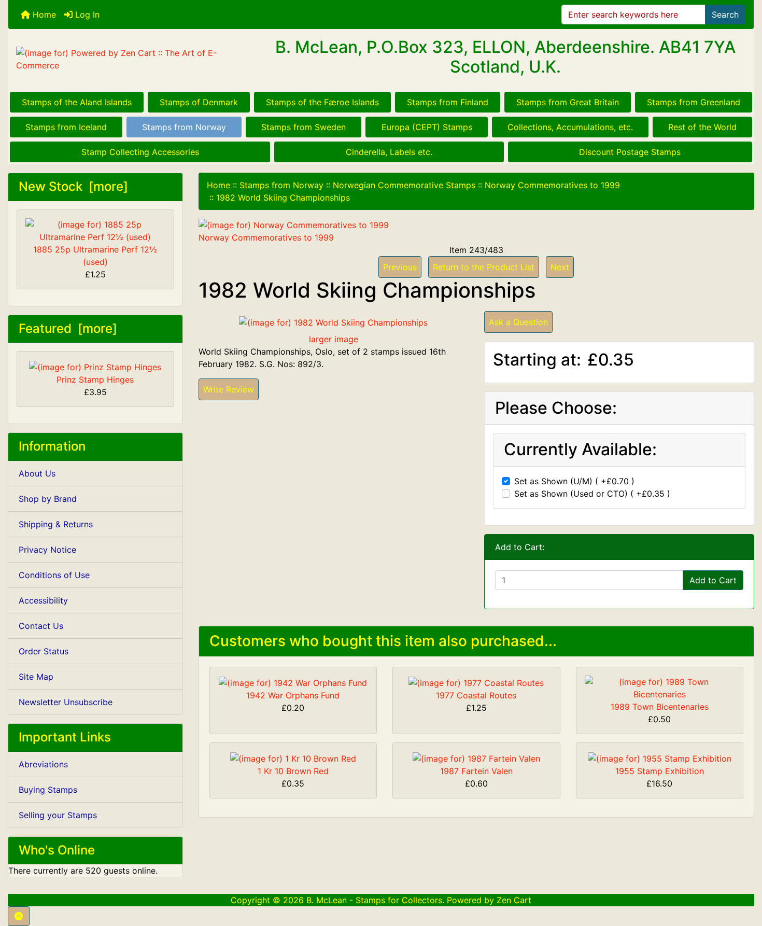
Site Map (36, 676)
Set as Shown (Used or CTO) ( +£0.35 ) (592, 493)
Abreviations (43, 764)
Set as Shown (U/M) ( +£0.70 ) (574, 481)
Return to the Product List (483, 267)
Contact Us (41, 626)
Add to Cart (713, 580)
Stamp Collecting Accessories (140, 152)
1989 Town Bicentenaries (660, 706)
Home (43, 14)
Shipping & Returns (56, 524)
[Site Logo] (132, 59)
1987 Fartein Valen (476, 771)
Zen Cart (514, 900)
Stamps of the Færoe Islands (322, 102)
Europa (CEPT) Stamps (427, 127)
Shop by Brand (48, 499)
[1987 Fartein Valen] (476, 757)
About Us (37, 473)
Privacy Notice (47, 549)
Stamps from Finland (447, 102)
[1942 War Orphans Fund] (293, 682)
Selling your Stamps (58, 815)
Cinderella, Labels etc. (389, 152)
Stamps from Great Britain (567, 102)
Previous (400, 267)
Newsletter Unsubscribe (65, 702)
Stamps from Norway (184, 127)
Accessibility (43, 600)
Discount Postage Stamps (630, 152)
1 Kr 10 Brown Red (293, 771)
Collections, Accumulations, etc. (570, 127)
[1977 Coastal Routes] (476, 682)
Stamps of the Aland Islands (77, 102)
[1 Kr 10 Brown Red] (293, 757)
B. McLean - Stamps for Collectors (374, 900)
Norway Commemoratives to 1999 (552, 185)
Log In (86, 14)
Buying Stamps (48, 789)
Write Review (228, 389)
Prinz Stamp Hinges (95, 379)
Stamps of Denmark (199, 102)
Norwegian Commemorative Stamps (404, 185)
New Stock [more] (73, 186)
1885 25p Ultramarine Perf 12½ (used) (95, 255)
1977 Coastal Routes (476, 695)
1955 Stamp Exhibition (659, 771)
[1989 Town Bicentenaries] (660, 687)
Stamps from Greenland (693, 102)
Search (725, 14)
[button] (19, 916)
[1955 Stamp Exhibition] (659, 757)
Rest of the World (702, 127)
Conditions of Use (54, 575)
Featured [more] (68, 328)
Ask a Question (518, 322)
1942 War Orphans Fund (293, 695)
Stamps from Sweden (303, 127)
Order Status (43, 651)
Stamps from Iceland (66, 127)
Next (560, 267)
